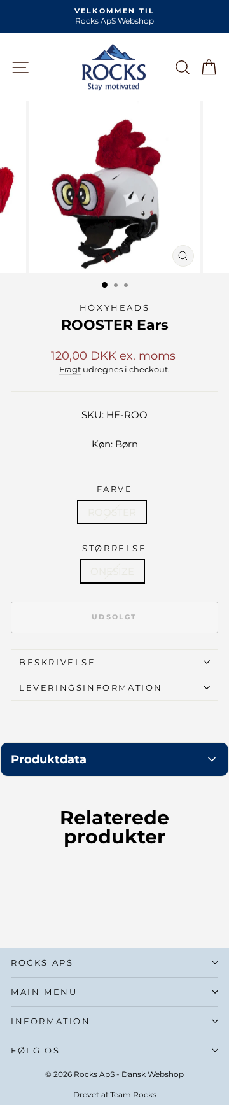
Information (51, 1021)
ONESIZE (112, 571)
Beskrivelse (57, 662)
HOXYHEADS (114, 307)
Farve (115, 489)
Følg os (35, 1050)
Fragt (70, 369)
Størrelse (114, 548)
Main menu (44, 992)
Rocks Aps (42, 962)
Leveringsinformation (91, 687)
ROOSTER (112, 512)
